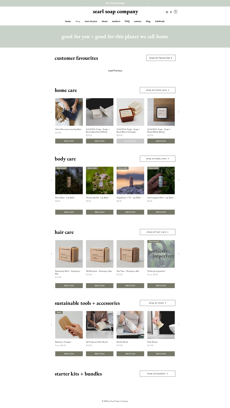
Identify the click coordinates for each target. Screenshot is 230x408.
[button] (175, 12)
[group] (115, 121)
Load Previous (115, 70)
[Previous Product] (51, 112)
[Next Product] (178, 112)
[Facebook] (171, 12)
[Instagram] (167, 12)
